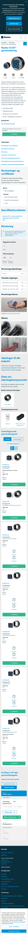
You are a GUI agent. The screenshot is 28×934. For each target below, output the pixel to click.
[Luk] (26, 1)
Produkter (4, 42)
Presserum (4, 898)
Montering (4, 152)
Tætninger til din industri (8, 155)
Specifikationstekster (7, 149)
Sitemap (3, 889)
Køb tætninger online (7, 879)
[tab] (14, 218)
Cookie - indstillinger (14, 926)
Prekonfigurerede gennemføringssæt (12, 161)
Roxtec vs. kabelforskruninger (10, 886)
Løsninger (11, 42)
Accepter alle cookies (14, 931)
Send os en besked (7, 852)
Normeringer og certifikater (9, 145)
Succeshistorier (5, 881)
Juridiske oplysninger (7, 903)
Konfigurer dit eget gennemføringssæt (12, 164)
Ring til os (4, 855)
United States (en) (8, 10)
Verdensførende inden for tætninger (12, 896)
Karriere (3, 901)
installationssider (9, 235)
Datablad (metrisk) (9, 124)
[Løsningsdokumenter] (25, 43)
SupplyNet (4, 884)
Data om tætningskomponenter (10, 158)
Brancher (4, 874)
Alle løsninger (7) (14, 443)
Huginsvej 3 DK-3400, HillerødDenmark (6, 862)
